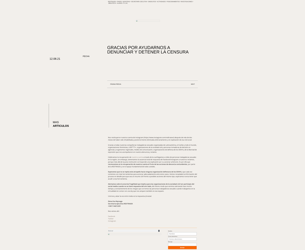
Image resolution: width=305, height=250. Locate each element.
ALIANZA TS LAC (122, 3)
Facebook (111, 216)
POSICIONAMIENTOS (173, 1)
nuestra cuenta (137, 157)
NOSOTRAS (126, 1)
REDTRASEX (112, 1)
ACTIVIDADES (161, 1)
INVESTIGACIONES (187, 1)
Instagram (112, 221)
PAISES (119, 1)
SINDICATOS (152, 1)
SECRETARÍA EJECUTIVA (139, 1)
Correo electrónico (172, 236)
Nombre (170, 231)
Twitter (111, 219)
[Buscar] (159, 231)
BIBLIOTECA (112, 3)
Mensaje (170, 241)
